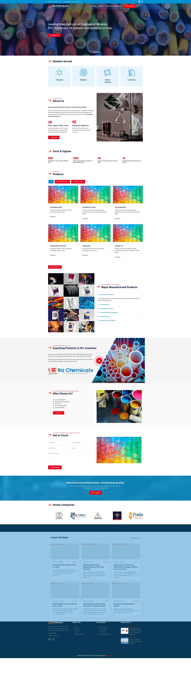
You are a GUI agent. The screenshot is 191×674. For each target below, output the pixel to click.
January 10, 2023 (133, 627)
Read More (52, 217)
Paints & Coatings (103, 627)
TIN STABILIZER (120, 207)
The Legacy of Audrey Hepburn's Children (124, 605)
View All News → (135, 538)
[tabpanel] (95, 29)
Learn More (53, 138)
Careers (76, 627)
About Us (77, 632)
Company (100, 6)
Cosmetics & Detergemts (105, 634)
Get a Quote (95, 493)
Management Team (79, 634)
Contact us (77, 630)
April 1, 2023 (132, 638)
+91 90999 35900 (57, 2)
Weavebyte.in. (110, 656)
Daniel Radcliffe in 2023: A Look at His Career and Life (65, 605)
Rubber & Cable (103, 630)
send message (55, 467)
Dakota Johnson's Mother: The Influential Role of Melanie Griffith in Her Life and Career (126, 567)
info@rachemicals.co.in (76, 2)
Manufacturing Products (62, 182)
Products (93, 6)
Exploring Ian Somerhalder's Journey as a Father (64, 566)
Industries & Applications (113, 6)
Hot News (74, 562)
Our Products (54, 33)
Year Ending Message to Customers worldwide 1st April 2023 (135, 642)
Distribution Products (78, 182)
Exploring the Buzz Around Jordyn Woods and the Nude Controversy (94, 605)
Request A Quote (129, 6)
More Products (55, 267)
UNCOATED (86, 246)
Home (86, 6)
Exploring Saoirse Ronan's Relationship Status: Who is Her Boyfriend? (93, 567)
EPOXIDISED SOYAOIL (58, 246)
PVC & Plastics (102, 632)
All (51, 182)
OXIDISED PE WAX (89, 207)
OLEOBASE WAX (56, 207)
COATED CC (119, 246)
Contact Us (58, 413)
